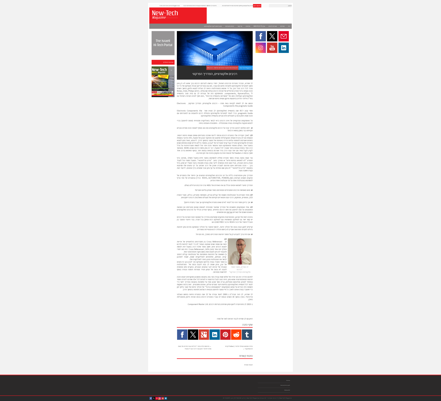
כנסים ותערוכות (229, 26)
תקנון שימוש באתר (285, 385)
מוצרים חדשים (273, 26)
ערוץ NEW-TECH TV (259, 26)
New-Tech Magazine (246, 68)
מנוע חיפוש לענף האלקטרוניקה (213, 26)
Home (288, 380)
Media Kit (287, 390)
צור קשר (239, 26)
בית (289, 26)
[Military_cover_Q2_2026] (163, 81)
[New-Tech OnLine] (164, 18)
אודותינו (248, 26)
